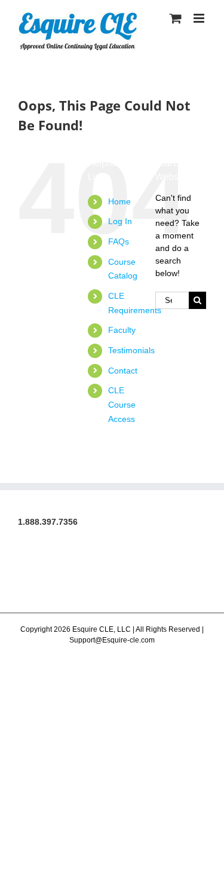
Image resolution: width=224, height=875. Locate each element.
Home (119, 201)
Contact (122, 370)
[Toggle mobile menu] (200, 18)
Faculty (122, 330)
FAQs (118, 241)
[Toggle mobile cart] (176, 18)
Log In (120, 221)
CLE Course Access (122, 405)
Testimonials (131, 350)
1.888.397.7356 (48, 522)
